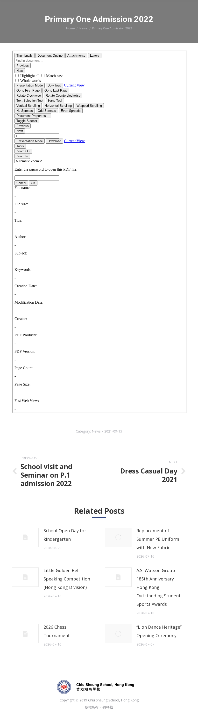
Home (70, 28)
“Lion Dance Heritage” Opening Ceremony (159, 631)
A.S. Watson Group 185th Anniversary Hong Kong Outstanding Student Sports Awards (158, 587)
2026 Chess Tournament (56, 631)
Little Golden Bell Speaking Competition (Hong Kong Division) (66, 578)
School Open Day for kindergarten (64, 535)
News (83, 28)
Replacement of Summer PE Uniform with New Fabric (157, 539)
